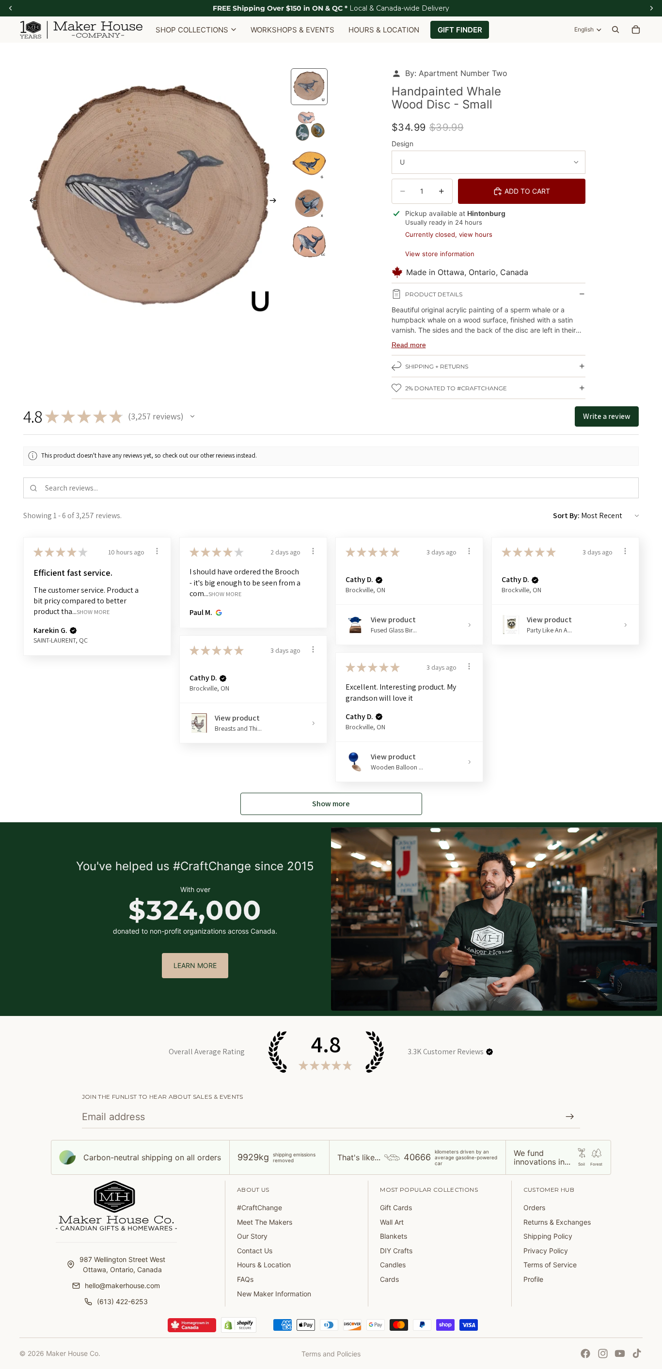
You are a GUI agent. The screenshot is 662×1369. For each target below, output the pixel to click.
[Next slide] (275, 201)
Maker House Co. (73, 1353)
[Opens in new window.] (217, 612)
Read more (409, 345)
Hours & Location (264, 1265)
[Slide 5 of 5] (309, 241)
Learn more (195, 965)
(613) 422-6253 (122, 1301)
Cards (389, 1279)
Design (402, 143)
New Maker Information (274, 1294)
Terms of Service (550, 1265)
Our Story (252, 1236)
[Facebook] (585, 1353)
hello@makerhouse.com (122, 1285)
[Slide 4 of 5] (309, 202)
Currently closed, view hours (448, 234)
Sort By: (566, 515)
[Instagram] (603, 1353)
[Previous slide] (30, 201)
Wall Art (392, 1222)
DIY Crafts (396, 1250)
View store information (439, 254)
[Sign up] (570, 1117)
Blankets (393, 1236)
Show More (93, 611)
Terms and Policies (331, 1354)
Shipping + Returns (436, 366)
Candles (393, 1265)
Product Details (433, 294)
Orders (534, 1207)
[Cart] (635, 29)
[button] (192, 416)
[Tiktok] (637, 1353)
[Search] (615, 29)
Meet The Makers (264, 1222)
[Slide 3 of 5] (309, 164)
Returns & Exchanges (557, 1222)
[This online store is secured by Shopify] (238, 1325)
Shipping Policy (547, 1236)
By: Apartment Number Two (456, 73)
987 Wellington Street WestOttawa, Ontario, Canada (122, 1264)
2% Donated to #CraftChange (456, 388)
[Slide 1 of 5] (309, 86)
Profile (533, 1279)
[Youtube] (620, 1353)
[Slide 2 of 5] (309, 125)
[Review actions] (157, 551)
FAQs (245, 1279)
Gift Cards (396, 1207)
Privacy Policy (545, 1250)
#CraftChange (259, 1207)
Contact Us (254, 1250)
